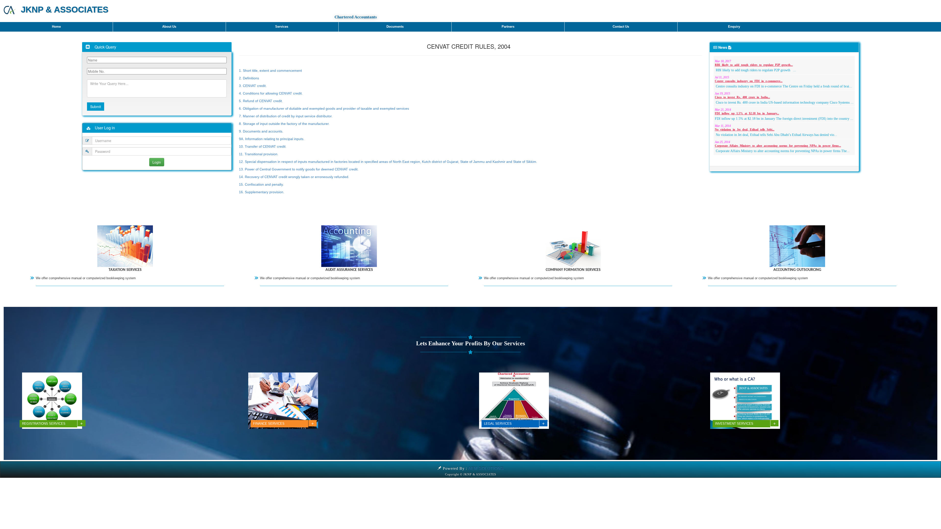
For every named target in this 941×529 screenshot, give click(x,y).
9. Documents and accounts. (261, 131)
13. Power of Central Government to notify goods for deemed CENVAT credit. (299, 169)
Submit (95, 106)
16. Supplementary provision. (261, 192)
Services (282, 26)
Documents (395, 26)
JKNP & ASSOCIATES (62, 9)
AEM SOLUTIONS (486, 468)
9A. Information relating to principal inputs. (272, 139)
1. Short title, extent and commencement (270, 70)
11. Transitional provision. (258, 154)
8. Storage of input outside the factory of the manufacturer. (284, 124)
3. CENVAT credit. (253, 86)
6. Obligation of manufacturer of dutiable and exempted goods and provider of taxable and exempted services (324, 108)
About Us (169, 26)
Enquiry (734, 26)
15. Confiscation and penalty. (261, 184)
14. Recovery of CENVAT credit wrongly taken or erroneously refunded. (294, 177)
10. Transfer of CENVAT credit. (262, 146)
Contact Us (621, 26)
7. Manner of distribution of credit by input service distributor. (286, 116)
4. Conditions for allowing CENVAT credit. (271, 93)
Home (56, 26)
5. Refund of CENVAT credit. (261, 101)
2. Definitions (249, 78)
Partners (508, 26)
